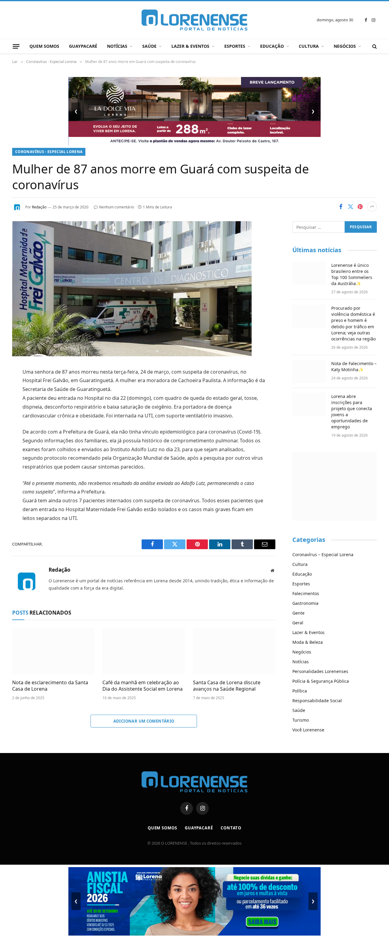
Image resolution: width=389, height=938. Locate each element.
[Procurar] (374, 46)
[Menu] (16, 46)
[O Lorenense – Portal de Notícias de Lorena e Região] (194, 20)
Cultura (309, 46)
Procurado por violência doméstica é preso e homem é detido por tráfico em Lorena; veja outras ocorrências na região (353, 323)
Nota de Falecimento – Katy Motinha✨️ (354, 366)
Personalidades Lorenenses (320, 671)
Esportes (234, 46)
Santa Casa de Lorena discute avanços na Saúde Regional (226, 685)
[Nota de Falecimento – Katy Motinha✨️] (309, 371)
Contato (231, 828)
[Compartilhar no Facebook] (340, 206)
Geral (297, 623)
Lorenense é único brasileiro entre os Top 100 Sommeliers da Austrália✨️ (351, 274)
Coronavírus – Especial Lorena (322, 554)
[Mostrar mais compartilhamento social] (372, 206)
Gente (298, 613)
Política (299, 691)
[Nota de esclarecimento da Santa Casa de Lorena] (53, 651)
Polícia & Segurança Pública (320, 681)
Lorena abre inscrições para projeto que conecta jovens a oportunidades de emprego (351, 411)
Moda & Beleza (307, 642)
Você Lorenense (308, 730)
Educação (272, 46)
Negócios (345, 46)
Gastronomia (305, 603)
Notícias (117, 46)
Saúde (149, 46)
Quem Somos (44, 46)
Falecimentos (305, 593)
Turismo (300, 720)
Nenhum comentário (116, 207)
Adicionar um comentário (143, 721)
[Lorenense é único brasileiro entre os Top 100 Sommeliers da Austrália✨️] (309, 273)
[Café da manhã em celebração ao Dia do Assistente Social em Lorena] (143, 651)
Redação (39, 207)
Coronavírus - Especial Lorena (48, 151)
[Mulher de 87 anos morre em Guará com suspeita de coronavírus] (132, 354)
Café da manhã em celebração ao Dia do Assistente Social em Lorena (142, 685)
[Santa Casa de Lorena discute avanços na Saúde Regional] (234, 651)
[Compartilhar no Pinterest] (360, 206)
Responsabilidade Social (317, 700)
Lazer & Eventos (190, 46)
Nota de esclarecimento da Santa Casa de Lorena (50, 685)
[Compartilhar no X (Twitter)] (350, 206)
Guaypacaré (83, 46)
